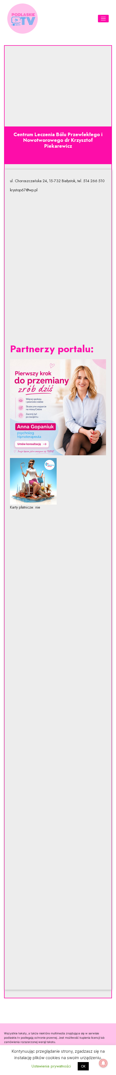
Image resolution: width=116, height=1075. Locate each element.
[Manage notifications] (103, 1063)
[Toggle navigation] (103, 19)
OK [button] (83, 1066)
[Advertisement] (58, 268)
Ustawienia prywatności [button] (51, 1066)
